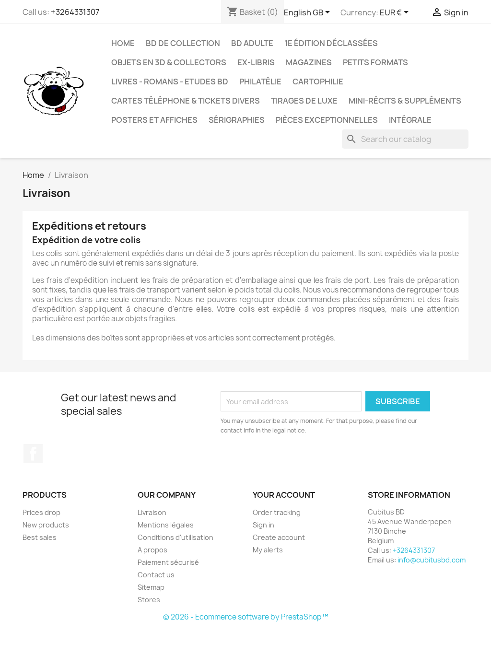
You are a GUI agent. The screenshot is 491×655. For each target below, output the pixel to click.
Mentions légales (166, 524)
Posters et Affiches (154, 120)
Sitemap (151, 587)
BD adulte (252, 43)
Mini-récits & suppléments (405, 100)
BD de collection (183, 43)
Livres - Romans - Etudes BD (169, 81)
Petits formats (375, 62)
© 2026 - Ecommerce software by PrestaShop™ (245, 617)
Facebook (33, 453)
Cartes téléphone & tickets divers (185, 100)
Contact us (156, 574)
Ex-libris (256, 62)
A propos (152, 549)
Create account (279, 537)
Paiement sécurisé (168, 562)
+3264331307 (75, 12)
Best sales (40, 537)
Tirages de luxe (304, 100)
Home (123, 43)
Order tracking (277, 512)
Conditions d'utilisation (175, 537)
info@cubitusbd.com (431, 559)
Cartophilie (317, 81)
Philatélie (260, 81)
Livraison (152, 512)
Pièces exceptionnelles (327, 120)
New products (46, 524)
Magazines (309, 62)
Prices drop (41, 512)
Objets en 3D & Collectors (168, 62)
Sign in (263, 524)
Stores (149, 599)
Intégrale (410, 120)
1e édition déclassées (331, 43)
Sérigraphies (237, 120)
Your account (284, 495)
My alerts (268, 549)
